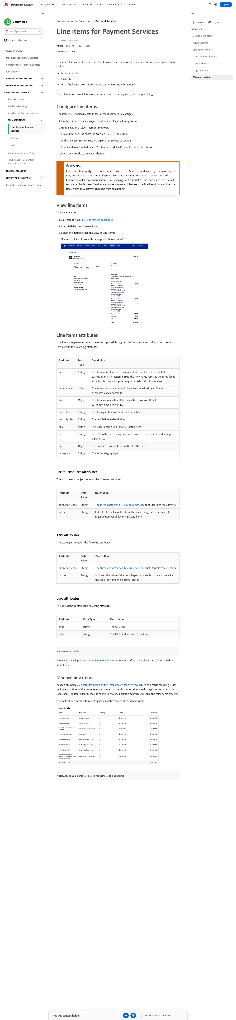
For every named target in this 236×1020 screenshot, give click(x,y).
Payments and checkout (17, 92)
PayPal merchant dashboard (97, 219)
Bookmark (201, 22)
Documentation (65, 21)
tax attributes (201, 63)
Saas (88, 45)
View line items (200, 42)
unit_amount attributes (206, 56)
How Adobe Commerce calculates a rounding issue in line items (91, 775)
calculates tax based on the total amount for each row (107, 685)
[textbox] (23, 31)
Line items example (69, 651)
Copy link (216, 22)
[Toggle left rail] (43, 14)
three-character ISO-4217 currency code (122, 504)
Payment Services (105, 21)
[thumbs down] (133, 1015)
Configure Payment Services (19, 85)
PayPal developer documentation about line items (89, 660)
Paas (80, 45)
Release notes (13, 71)
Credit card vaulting (17, 106)
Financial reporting (16, 171)
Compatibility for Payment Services (23, 64)
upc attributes (201, 70)
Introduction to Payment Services (22, 57)
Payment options (16, 99)
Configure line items (202, 35)
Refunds (14, 138)
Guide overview (14, 50)
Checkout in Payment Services (23, 113)
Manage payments (16, 120)
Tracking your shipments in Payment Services (21, 161)
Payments (69, 45)
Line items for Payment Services (22, 129)
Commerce (85, 21)
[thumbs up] (126, 1015)
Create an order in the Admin (22, 153)
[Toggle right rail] (192, 14)
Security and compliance (18, 178)
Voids (12, 145)
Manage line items (202, 77)
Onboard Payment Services (19, 78)
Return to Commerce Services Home (23, 184)
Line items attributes (203, 49)
